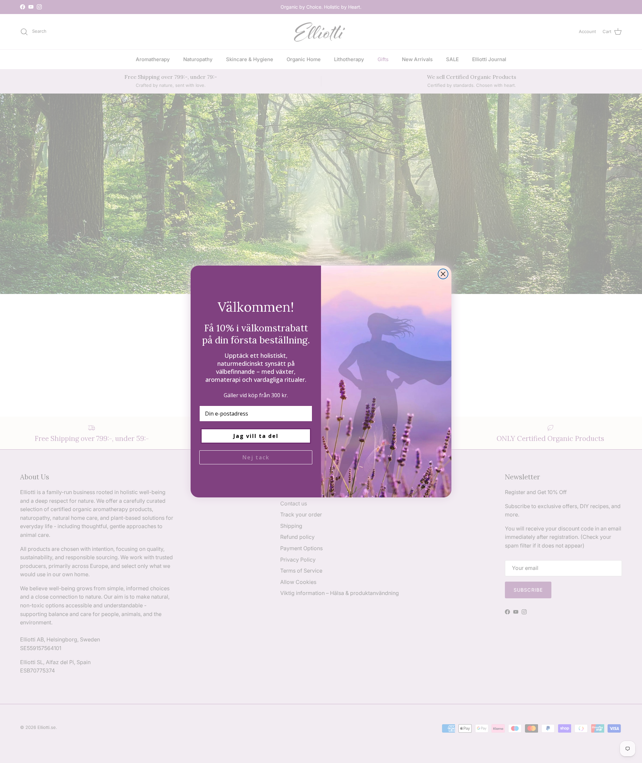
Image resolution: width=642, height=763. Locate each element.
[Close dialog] (443, 274)
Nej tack (256, 457)
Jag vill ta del (256, 436)
